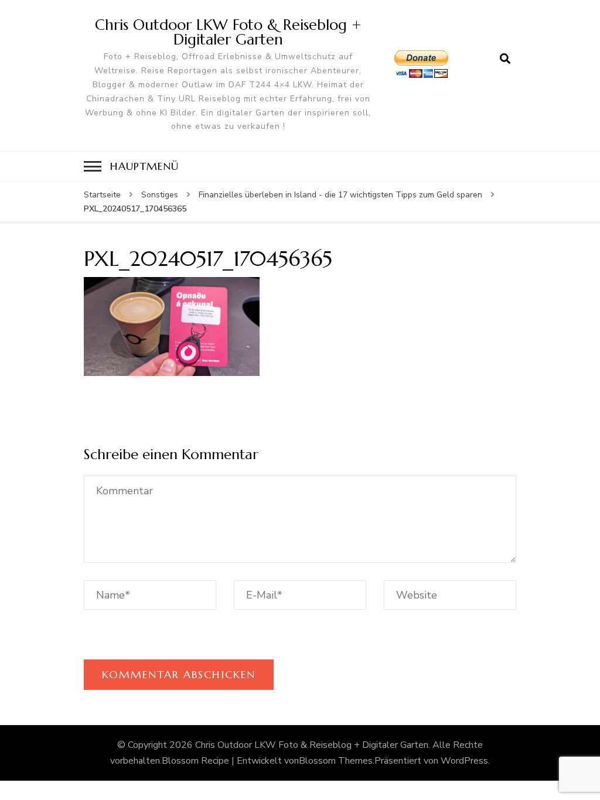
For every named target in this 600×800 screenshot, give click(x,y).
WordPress (464, 760)
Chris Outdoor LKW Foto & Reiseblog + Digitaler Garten (228, 32)
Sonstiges (159, 194)
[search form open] (505, 59)
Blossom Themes (336, 760)
